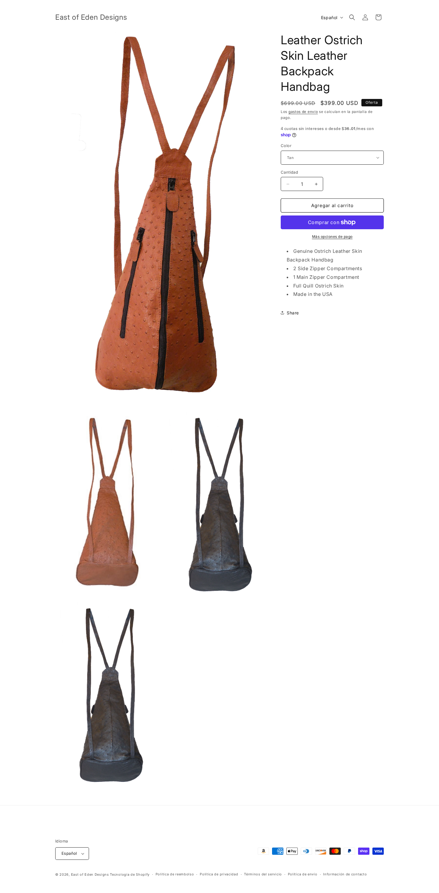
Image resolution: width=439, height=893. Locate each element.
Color (286, 145)
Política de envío (302, 874)
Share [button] (293, 312)
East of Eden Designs (90, 874)
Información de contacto (345, 874)
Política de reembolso (175, 874)
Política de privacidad (219, 874)
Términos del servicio (263, 874)
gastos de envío (303, 111)
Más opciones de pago (332, 236)
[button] (352, 17)
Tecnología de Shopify (130, 874)
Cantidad (289, 172)
